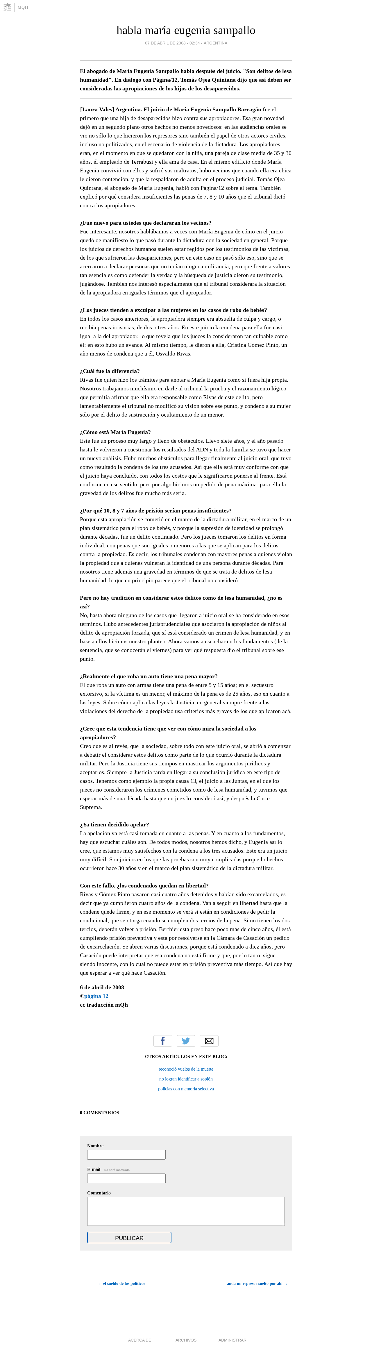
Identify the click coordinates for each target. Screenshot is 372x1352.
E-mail (108, 1169)
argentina (215, 43)
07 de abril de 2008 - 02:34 (172, 43)
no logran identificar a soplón (186, 1078)
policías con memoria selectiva (186, 1088)
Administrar (232, 1340)
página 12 (96, 996)
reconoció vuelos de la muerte (186, 1069)
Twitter (186, 1041)
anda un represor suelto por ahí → (257, 1283)
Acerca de (139, 1340)
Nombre (95, 1145)
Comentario (99, 1192)
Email (209, 1041)
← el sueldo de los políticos (121, 1283)
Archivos (186, 1340)
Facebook (162, 1041)
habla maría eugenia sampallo (186, 30)
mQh (23, 7)
